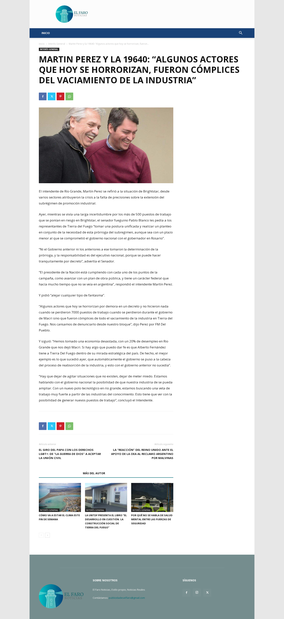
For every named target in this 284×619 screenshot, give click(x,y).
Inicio (42, 43)
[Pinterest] (60, 96)
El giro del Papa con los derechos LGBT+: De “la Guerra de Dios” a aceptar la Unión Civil (70, 454)
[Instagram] (197, 592)
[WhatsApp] (69, 96)
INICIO (46, 33)
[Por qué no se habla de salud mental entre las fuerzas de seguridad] (152, 497)
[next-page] (47, 535)
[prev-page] (41, 535)
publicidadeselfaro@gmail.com (127, 597)
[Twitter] (51, 96)
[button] (240, 33)
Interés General (56, 43)
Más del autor (94, 473)
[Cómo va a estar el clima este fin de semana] (60, 497)
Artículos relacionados (59, 473)
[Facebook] (43, 96)
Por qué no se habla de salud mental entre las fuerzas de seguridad (152, 519)
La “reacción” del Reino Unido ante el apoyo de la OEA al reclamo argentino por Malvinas (142, 454)
